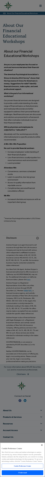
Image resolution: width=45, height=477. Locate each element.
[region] (22, 459)
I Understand (22, 473)
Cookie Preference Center (22, 466)
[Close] (41, 445)
